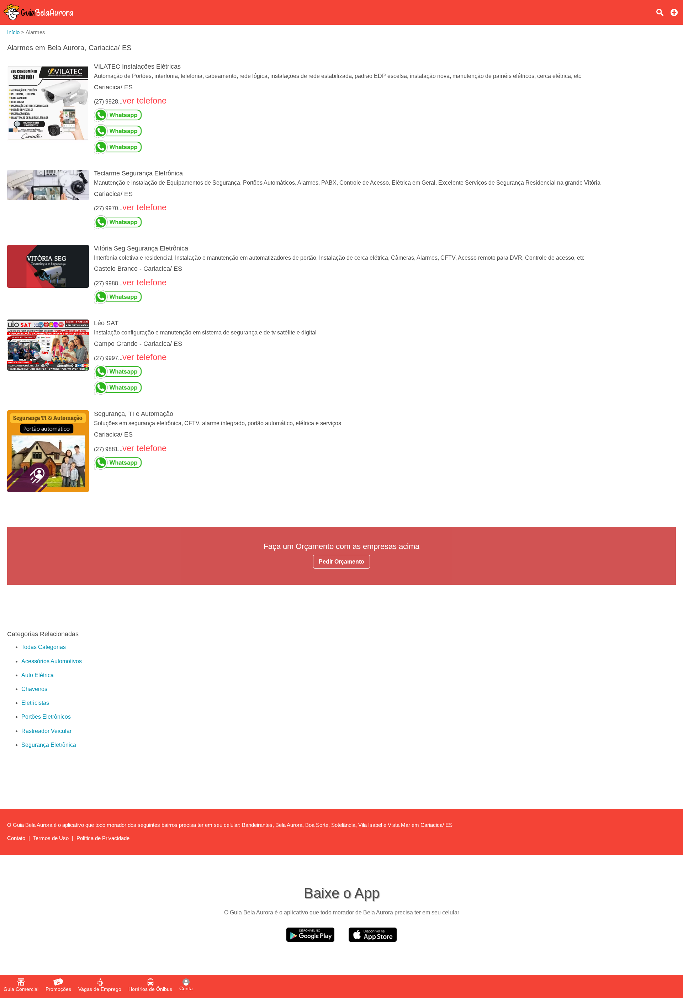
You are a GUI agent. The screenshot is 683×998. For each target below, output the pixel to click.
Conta (186, 988)
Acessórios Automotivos (51, 661)
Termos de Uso (51, 838)
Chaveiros (34, 689)
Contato (16, 838)
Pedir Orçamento (341, 562)
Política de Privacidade (102, 838)
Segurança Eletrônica (48, 745)
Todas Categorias (43, 647)
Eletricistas (35, 703)
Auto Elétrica (37, 675)
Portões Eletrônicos (46, 717)
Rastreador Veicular (46, 731)
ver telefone (144, 100)
